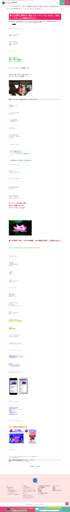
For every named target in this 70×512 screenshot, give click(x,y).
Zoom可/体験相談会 (41, 487)
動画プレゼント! (40, 488)
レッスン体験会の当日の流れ (53, 6)
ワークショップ (40, 494)
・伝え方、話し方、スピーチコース (28, 488)
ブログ (10, 8)
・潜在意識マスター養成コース (27, 495)
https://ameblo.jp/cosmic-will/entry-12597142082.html (24, 247)
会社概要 (53, 488)
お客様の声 (41, 6)
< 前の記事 (32, 466)
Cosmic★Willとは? (15, 6)
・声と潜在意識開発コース (26, 487)
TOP (7, 8)
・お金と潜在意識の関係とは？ (12, 491)
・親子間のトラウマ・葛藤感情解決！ (13, 494)
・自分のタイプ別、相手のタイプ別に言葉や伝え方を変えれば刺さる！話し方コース (29, 491)
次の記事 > (38, 466)
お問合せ (53, 487)
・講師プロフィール (10, 488)
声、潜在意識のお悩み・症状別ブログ (32, 6)
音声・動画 (46, 6)
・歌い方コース (25, 493)
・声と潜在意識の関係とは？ (12, 490)
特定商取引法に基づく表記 (56, 490)
